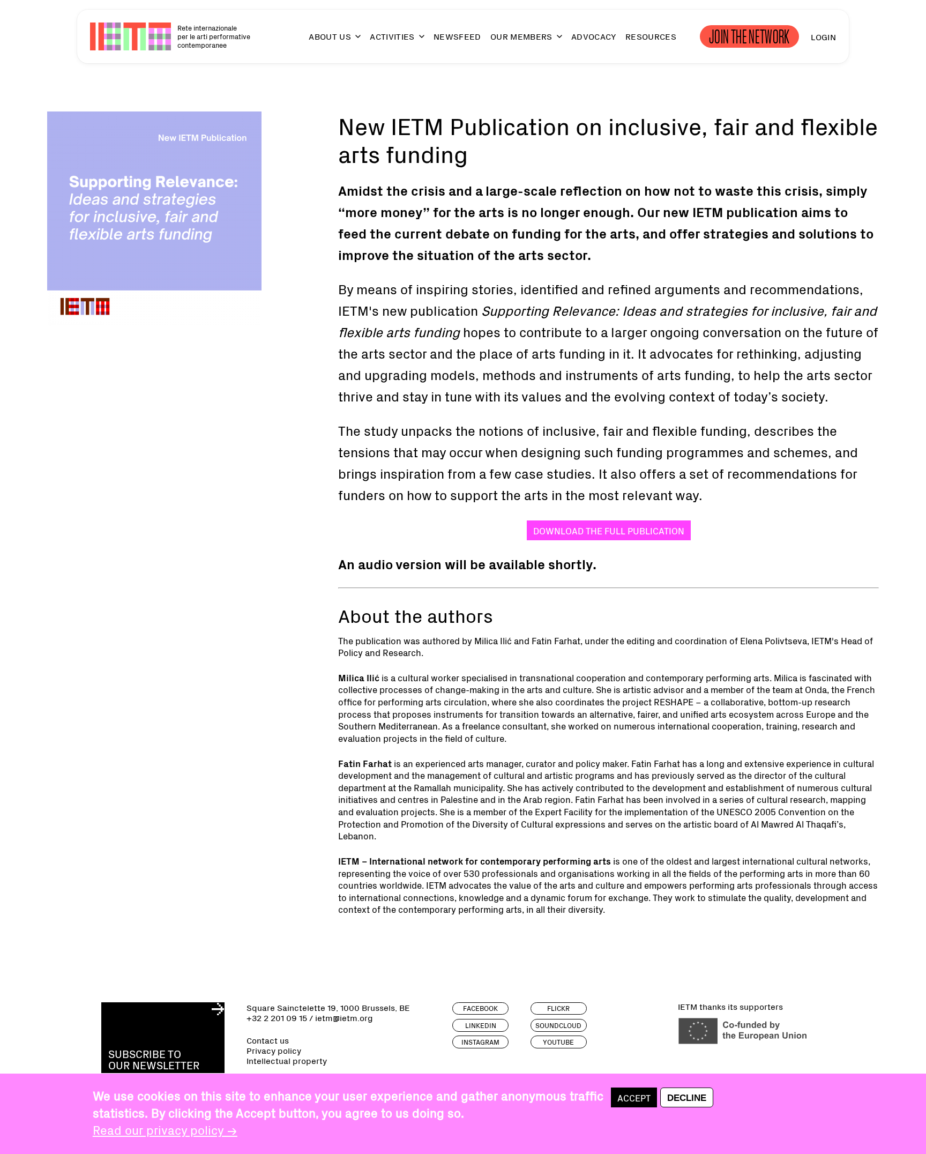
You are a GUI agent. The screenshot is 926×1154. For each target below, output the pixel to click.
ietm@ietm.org (344, 1017)
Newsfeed (457, 36)
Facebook (480, 1008)
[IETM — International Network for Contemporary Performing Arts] (130, 36)
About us (330, 36)
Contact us (268, 1040)
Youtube (558, 1042)
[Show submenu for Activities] (416, 41)
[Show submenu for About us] (353, 41)
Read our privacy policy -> (165, 1129)
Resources (650, 36)
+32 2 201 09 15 (277, 1017)
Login (823, 36)
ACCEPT (634, 1097)
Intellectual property (287, 1060)
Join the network (749, 36)
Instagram (480, 1042)
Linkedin (480, 1025)
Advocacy (593, 36)
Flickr (558, 1008)
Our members (521, 36)
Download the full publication (608, 530)
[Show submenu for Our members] (554, 41)
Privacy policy (274, 1050)
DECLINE (686, 1097)
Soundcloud (558, 1025)
